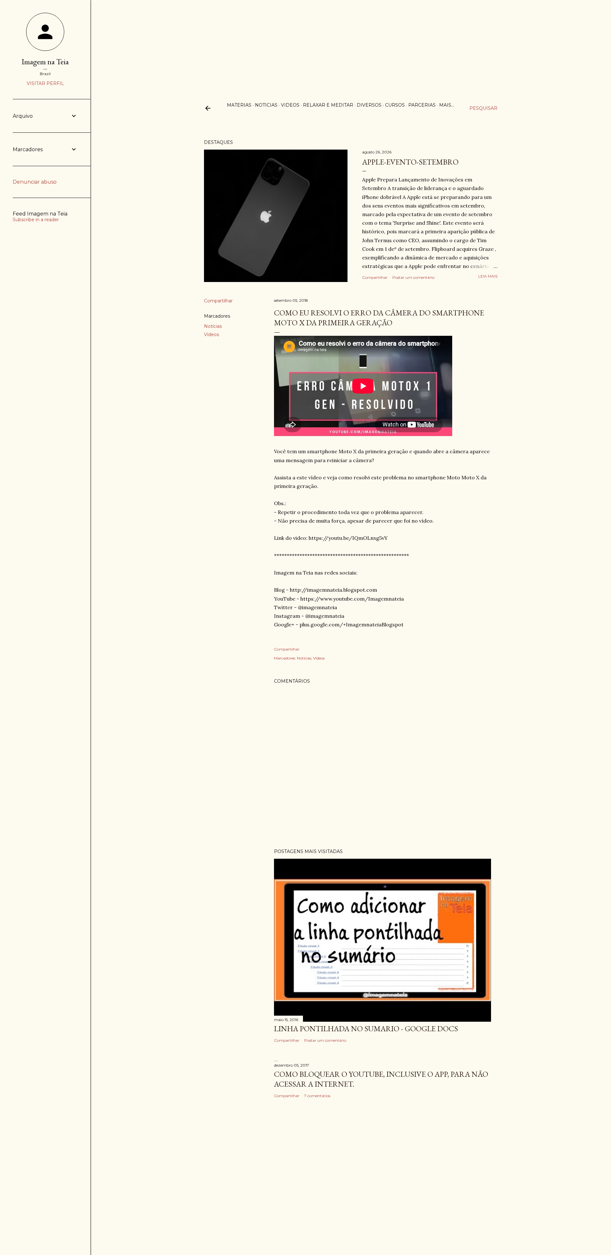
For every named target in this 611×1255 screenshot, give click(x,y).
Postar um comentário (413, 277)
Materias (239, 105)
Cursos (395, 105)
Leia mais (487, 276)
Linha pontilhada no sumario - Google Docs (366, 1028)
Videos (290, 105)
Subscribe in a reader (36, 219)
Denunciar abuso (35, 182)
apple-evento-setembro (410, 162)
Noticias (266, 105)
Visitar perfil (45, 83)
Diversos (369, 105)
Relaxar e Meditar (328, 105)
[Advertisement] (305, 44)
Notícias (213, 326)
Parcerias (422, 105)
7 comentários (317, 1095)
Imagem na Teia (45, 62)
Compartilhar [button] (375, 277)
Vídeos (211, 334)
